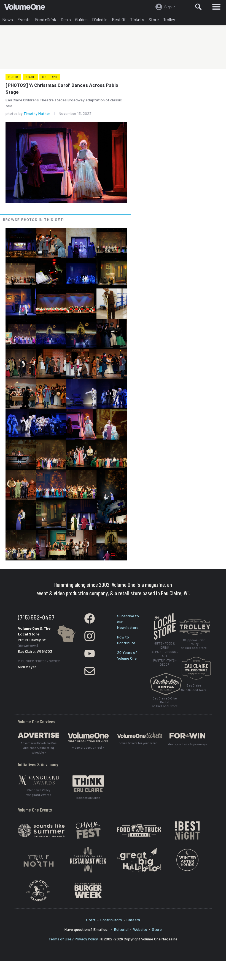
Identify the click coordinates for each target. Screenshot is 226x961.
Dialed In (99, 19)
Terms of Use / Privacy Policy (73, 939)
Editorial (121, 929)
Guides (81, 19)
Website (140, 929)
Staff (91, 919)
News (7, 19)
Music (13, 77)
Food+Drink (45, 19)
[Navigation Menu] (216, 7)
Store (154, 19)
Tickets (137, 19)
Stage (30, 77)
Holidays (49, 77)
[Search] (198, 7)
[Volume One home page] (27, 8)
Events (24, 19)
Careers (133, 919)
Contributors (111, 919)
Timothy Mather (36, 113)
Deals (66, 19)
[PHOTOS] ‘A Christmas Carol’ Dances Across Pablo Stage (62, 88)
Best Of (119, 19)
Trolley (169, 19)
